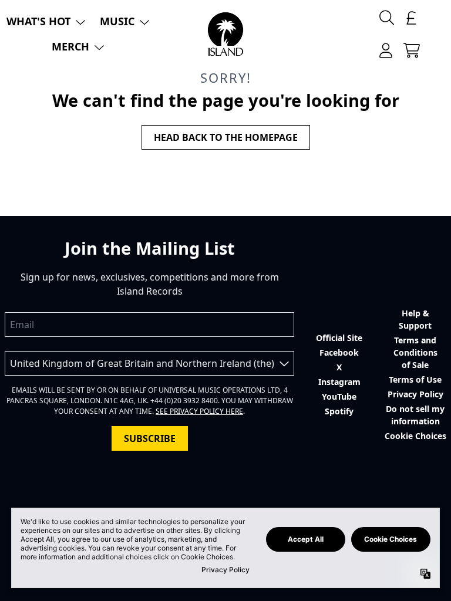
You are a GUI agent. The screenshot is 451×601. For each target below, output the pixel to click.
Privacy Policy (415, 394)
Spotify (339, 411)
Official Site (339, 337)
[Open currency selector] (412, 18)
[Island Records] (225, 34)
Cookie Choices (415, 435)
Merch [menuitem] (70, 46)
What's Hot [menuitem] (38, 21)
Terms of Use (415, 379)
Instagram (339, 381)
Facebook (339, 352)
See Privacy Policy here (199, 411)
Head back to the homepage (226, 137)
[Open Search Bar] (386, 17)
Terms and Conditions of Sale (415, 352)
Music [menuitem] (117, 21)
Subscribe (150, 438)
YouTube (339, 396)
